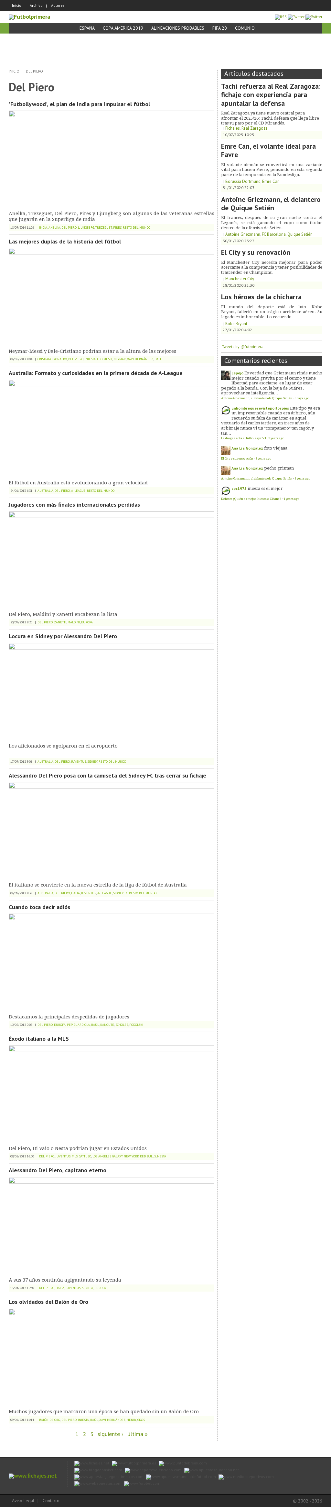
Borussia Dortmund (243, 181)
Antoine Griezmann (242, 234)
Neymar (119, 359)
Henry (131, 1420)
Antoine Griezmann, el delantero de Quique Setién (271, 203)
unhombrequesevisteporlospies (260, 408)
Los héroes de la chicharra (261, 296)
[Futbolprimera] (29, 16)
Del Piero (34, 71)
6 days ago (301, 398)
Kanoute (107, 1025)
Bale (158, 359)
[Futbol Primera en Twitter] (313, 16)
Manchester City (239, 279)
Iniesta (90, 359)
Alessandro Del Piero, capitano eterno (57, 1170)
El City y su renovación (255, 252)
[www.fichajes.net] (33, 1475)
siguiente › (110, 1434)
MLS (75, 1156)
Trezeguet (103, 227)
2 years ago (276, 438)
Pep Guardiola (78, 1025)
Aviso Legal (23, 1500)
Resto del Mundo (136, 227)
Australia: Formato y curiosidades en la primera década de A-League (96, 373)
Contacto (51, 1500)
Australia (45, 491)
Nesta (161, 1156)
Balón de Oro (49, 1420)
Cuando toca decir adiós (39, 907)
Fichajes (232, 128)
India (43, 227)
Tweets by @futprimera (242, 346)
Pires (117, 227)
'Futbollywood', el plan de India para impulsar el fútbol (79, 104)
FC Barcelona (274, 234)
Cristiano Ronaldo (52, 359)
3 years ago (263, 458)
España (87, 28)
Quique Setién (300, 234)
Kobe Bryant (236, 323)
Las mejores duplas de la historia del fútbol (65, 241)
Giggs (141, 1420)
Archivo (36, 5)
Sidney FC (120, 893)
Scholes (121, 1025)
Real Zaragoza (254, 128)
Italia (75, 893)
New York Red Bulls (140, 1156)
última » (137, 1434)
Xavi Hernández (140, 359)
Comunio (245, 28)
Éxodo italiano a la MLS (39, 1038)
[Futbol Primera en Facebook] (296, 16)
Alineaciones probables (177, 28)
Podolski (136, 1025)
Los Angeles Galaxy (107, 1156)
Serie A (87, 1288)
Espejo (237, 373)
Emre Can (271, 181)
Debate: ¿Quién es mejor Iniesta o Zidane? (251, 499)
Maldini (74, 622)
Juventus (78, 761)
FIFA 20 (219, 28)
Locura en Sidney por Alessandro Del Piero (63, 636)
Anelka (54, 227)
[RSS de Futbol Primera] (281, 16)
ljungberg (86, 227)
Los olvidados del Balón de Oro (48, 1301)
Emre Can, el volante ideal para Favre (268, 150)
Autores (58, 5)
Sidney (92, 761)
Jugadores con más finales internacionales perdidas (74, 504)
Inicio (16, 5)
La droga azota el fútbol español (243, 438)
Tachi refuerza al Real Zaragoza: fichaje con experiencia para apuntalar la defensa (270, 95)
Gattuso (85, 1156)
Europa (87, 622)
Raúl (95, 1025)
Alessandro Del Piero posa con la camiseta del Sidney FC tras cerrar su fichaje (107, 775)
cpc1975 (239, 488)
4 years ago (291, 499)
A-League (78, 491)
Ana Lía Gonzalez (247, 448)
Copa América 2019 (123, 28)
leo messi (104, 359)
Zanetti (60, 622)
